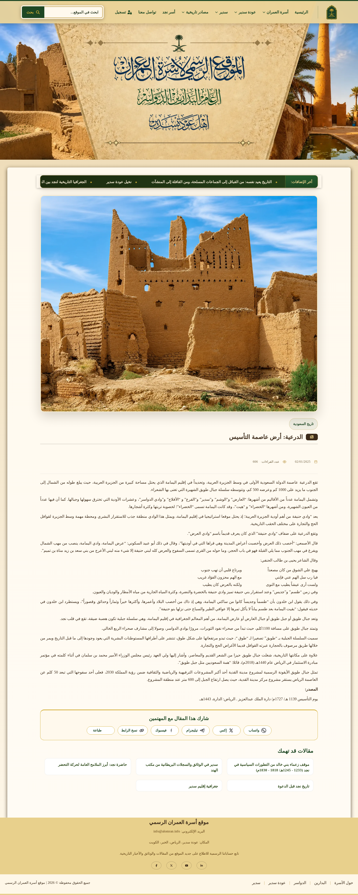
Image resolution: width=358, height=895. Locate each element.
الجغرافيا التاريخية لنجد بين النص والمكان (158, 182)
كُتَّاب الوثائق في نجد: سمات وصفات (79, 182)
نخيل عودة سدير (222, 182)
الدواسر (300, 883)
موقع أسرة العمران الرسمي (25, 883)
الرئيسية (301, 12)
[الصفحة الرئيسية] (331, 12)
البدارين (320, 883)
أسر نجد (168, 12)
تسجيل (120, 12)
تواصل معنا (147, 12)
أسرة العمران (277, 12)
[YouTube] (186, 865)
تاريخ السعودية (303, 424)
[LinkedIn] (202, 865)
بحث (30, 12)
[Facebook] (156, 865)
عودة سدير (247, 12)
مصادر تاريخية (197, 12)
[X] (171, 865)
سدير (223, 12)
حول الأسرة (343, 883)
